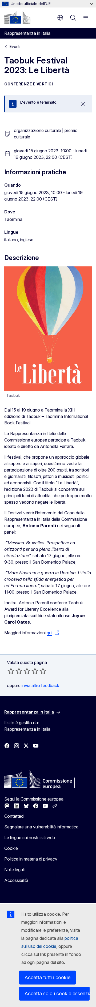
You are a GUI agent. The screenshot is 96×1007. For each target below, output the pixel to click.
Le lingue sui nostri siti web (29, 837)
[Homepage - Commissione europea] (17, 17)
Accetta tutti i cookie (47, 977)
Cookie (11, 848)
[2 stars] (15, 670)
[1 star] (11, 670)
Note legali (14, 869)
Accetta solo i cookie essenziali (57, 993)
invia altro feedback (40, 685)
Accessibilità (16, 880)
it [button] (60, 18)
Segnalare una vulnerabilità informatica (41, 826)
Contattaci (14, 816)
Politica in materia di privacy (30, 859)
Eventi (15, 46)
